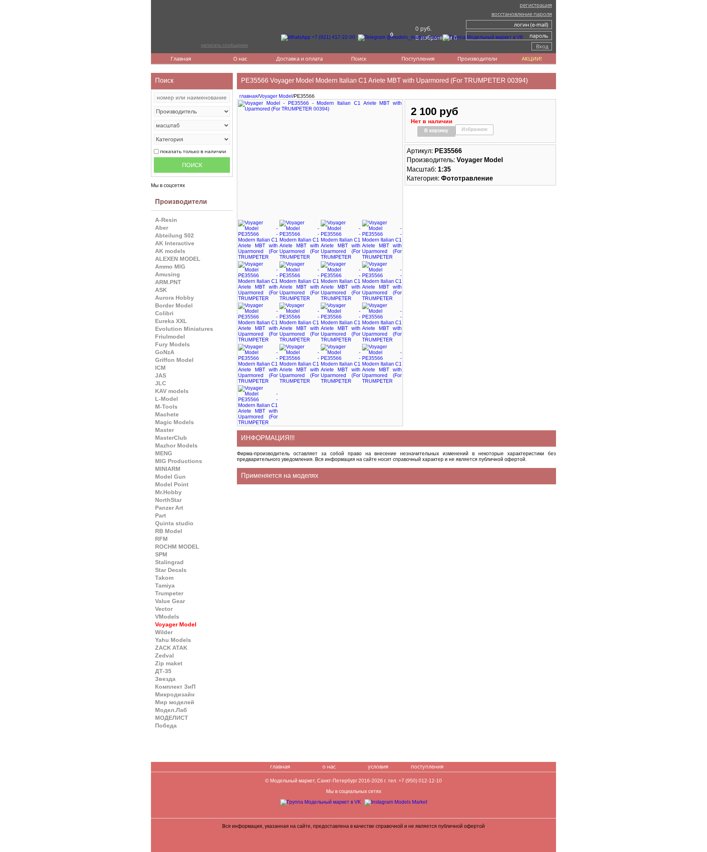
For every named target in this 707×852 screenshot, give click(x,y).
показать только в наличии (193, 151)
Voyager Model (276, 96)
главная (247, 96)
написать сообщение (224, 45)
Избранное (475, 129)
